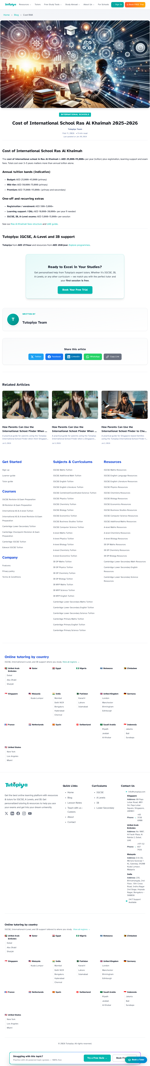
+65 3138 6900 (139, 818)
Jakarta (129, 729)
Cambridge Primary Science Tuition (69, 630)
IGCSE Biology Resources (116, 499)
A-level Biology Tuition (63, 545)
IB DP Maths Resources (115, 545)
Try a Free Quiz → (97, 1058)
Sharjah (10, 684)
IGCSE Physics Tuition (63, 499)
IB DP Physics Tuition (63, 567)
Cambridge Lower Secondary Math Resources (125, 562)
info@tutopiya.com (136, 792)
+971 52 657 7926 (140, 847)
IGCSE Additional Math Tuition (67, 476)
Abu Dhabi (11, 680)
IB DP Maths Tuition (62, 562)
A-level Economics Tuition (65, 556)
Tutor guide (7, 482)
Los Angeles (12, 756)
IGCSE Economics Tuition (65, 516)
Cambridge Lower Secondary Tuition (19, 526)
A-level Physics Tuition (63, 539)
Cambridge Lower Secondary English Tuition (73, 608)
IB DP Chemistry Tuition (64, 573)
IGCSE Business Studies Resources (120, 510)
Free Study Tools (51, 5)
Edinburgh (107, 711)
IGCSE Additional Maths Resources (120, 522)
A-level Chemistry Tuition (64, 550)
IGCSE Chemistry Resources (117, 493)
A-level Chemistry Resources (117, 533)
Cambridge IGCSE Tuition (14, 542)
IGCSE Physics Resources (116, 487)
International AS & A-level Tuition (17, 511)
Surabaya (130, 738)
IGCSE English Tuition (63, 482)
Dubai (9, 675)
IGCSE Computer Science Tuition (68, 527)
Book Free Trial (124, 1058)
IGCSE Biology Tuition (63, 510)
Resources (24, 5)
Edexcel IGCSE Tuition (12, 547)
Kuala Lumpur (37, 698)
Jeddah (105, 733)
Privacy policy (8, 571)
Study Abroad (71, 5)
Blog (16, 15)
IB (98, 803)
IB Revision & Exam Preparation (17, 505)
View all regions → (71, 662)
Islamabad (83, 707)
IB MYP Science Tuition (64, 590)
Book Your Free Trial (75, 290)
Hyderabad (59, 711)
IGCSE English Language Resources (120, 476)
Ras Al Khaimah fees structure (26, 224)
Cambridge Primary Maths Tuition (68, 619)
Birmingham (108, 707)
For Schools (103, 5)
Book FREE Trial (136, 5)
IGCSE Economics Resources (117, 504)
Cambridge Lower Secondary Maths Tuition (73, 602)
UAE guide (52, 224)
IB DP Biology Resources (115, 556)
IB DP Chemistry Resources (116, 550)
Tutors (38, 5)
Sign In (118, 5)
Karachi (81, 698)
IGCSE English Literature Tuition (68, 487)
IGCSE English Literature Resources (120, 482)
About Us (87, 5)
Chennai (58, 715)
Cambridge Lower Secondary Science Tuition (73, 613)
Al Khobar (106, 738)
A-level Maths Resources (115, 527)
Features (6, 566)
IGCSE (100, 792)
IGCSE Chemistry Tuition (64, 504)
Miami (9, 760)
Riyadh (105, 729)
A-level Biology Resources (116, 539)
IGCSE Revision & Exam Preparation (19, 499)
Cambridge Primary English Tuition (69, 625)
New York (11, 752)
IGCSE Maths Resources (115, 470)
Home (7, 15)
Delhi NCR (59, 703)
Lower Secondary (105, 808)
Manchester (107, 703)
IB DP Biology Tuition (63, 579)
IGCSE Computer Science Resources (121, 516)
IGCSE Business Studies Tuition (68, 522)
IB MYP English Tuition (63, 596)
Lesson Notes (75, 803)
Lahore (81, 703)
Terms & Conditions (11, 577)
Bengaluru (59, 707)
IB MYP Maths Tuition (63, 585)
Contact (72, 822)
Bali (127, 733)
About (71, 817)
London (105, 698)
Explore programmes (79, 245)
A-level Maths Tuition (63, 533)
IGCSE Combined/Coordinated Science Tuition (74, 493)
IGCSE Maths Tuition (62, 470)
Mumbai (58, 698)
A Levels (101, 798)
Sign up (5, 470)
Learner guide (8, 476)
